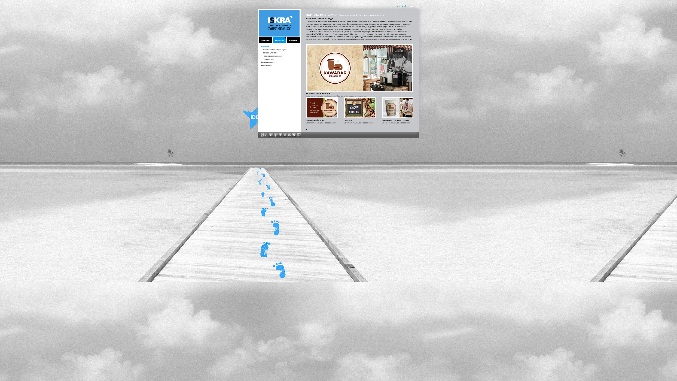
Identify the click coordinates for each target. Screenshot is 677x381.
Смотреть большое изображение (321, 123)
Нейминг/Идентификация (274, 50)
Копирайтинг (268, 59)
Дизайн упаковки (270, 53)
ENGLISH (414, 6)
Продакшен (266, 65)
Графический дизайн (272, 56)
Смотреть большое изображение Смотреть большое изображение (336, 96)
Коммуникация (268, 62)
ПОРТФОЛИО (315, 14)
